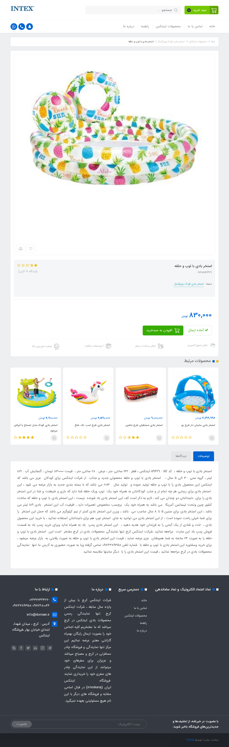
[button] (201, 10)
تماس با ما (195, 26)
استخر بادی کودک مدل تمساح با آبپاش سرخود (35, 428)
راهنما (145, 26)
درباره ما (128, 26)
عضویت (21, 724)
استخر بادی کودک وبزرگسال (189, 284)
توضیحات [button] (204, 456)
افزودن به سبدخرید (159, 330)
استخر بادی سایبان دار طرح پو (198, 425)
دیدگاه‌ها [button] (181, 456)
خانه (212, 26)
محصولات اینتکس (168, 26)
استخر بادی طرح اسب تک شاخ (92, 425)
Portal (190, 740)
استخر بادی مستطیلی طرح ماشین (144, 425)
